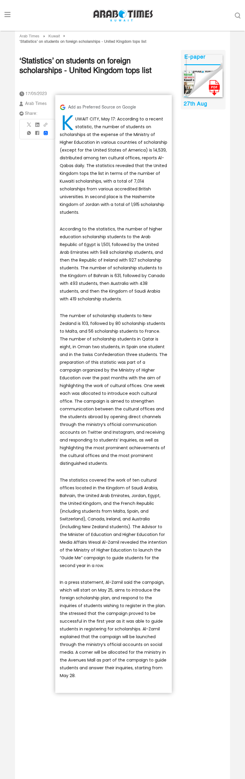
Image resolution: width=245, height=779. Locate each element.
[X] (29, 127)
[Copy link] (46, 127)
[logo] (122, 15)
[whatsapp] (29, 135)
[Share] (46, 133)
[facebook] (37, 135)
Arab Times (29, 36)
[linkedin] (37, 127)
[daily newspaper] (203, 84)
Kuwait (54, 36)
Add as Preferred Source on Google (102, 107)
